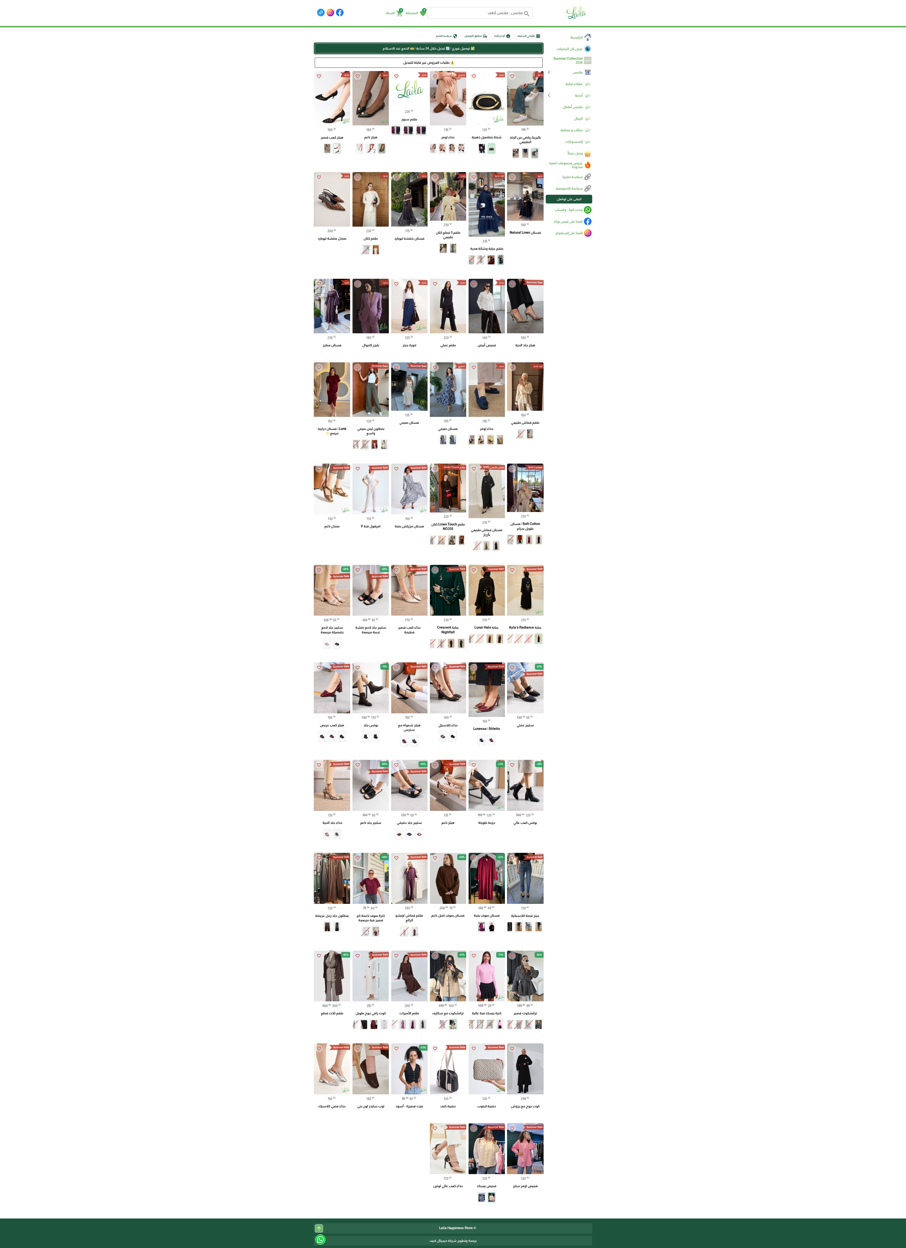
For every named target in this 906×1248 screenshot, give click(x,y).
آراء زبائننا (502, 36)
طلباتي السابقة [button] (529, 36)
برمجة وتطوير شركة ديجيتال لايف (453, 1241)
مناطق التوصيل (475, 36)
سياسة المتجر (446, 36)
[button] (416, 13)
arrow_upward (319, 1228)
